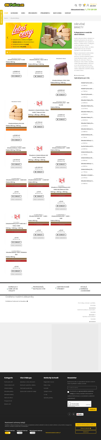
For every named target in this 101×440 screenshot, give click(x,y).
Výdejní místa (45, 13)
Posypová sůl (8, 401)
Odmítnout (86, 432)
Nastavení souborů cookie (52, 432)
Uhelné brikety (8, 388)
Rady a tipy (47, 385)
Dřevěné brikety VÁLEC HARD (15, 149)
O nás (23, 13)
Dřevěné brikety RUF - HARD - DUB (60, 218)
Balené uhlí (7, 404)
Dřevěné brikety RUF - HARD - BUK (38, 218)
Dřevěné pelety (8, 391)
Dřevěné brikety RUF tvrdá (15, 61)
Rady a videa (57, 13)
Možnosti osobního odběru (28, 385)
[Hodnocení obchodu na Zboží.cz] (80, 414)
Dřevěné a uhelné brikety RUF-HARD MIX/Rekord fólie (61, 189)
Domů (6, 13)
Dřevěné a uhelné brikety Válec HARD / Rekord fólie (38, 112)
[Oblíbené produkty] (80, 6)
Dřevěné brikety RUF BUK (15, 125)
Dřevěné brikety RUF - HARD (60, 149)
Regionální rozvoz (49, 382)
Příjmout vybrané (85, 428)
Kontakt (68, 13)
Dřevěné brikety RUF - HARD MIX (16, 181)
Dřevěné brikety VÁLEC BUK (60, 81)
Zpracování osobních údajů (28, 391)
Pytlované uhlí (8, 382)
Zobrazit (17, 76)
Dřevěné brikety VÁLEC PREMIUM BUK (16, 254)
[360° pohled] (75, 347)
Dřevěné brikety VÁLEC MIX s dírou (38, 62)
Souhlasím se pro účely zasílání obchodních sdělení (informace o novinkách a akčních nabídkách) (80, 394)
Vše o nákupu (32, 13)
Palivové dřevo (8, 398)
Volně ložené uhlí (9, 385)
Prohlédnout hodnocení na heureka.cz (16, 301)
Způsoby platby (48, 398)
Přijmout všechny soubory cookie (85, 424)
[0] (84, 6)
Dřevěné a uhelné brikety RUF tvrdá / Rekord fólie (38, 157)
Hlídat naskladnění (16, 167)
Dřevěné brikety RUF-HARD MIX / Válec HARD (16, 226)
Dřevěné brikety (9, 394)
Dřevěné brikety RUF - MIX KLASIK (60, 105)
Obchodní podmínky (26, 388)
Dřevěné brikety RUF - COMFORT (38, 181)
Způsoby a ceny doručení (27, 382)
